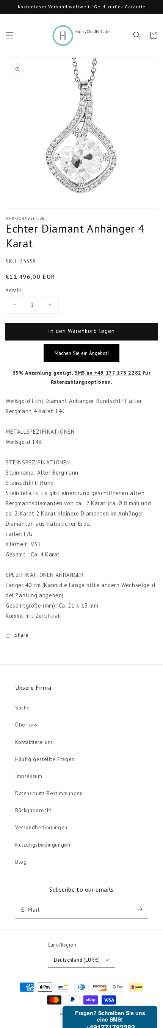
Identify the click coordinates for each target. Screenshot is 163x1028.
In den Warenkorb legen (81, 330)
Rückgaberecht (33, 810)
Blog (21, 861)
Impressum (28, 776)
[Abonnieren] (139, 909)
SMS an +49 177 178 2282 (108, 372)
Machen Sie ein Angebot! (82, 353)
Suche (22, 707)
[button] (9, 35)
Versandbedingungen (41, 827)
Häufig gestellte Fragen (45, 759)
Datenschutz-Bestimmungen (49, 793)
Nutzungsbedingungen (42, 844)
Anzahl (13, 290)
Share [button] (21, 634)
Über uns (26, 724)
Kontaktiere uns (34, 742)
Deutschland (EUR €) (77, 960)
